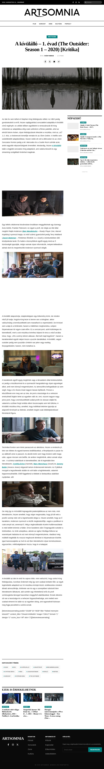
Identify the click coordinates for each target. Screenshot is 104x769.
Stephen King (20, 676)
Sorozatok (32, 745)
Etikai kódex (50, 749)
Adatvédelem (50, 754)
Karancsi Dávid (88, 152)
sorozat (8, 676)
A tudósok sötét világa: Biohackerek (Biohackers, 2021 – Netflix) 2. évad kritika (10, 713)
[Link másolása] (59, 61)
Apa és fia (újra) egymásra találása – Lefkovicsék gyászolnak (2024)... (89, 162)
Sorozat (42, 24)
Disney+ (26, 706)
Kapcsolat (49, 745)
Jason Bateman (9, 238)
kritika (55, 671)
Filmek (30, 740)
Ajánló (83, 122)
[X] (50, 61)
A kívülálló (25, 667)
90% (14, 667)
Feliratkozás (95, 749)
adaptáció (38, 667)
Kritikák (52, 37)
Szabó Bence (87, 166)
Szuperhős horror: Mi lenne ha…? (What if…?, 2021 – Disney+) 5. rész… (32, 713)
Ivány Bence (49, 56)
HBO (21, 671)
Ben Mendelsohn (30, 231)
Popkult (68, 24)
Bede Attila (86, 129)
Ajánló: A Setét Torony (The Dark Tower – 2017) (89, 126)
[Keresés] (85, 2)
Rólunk (48, 740)
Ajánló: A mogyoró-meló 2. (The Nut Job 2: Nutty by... (90, 138)
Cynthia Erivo (19, 464)
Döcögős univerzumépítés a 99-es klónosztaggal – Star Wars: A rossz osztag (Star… (54, 714)
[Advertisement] (32, 172)
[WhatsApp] (54, 61)
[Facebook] (45, 61)
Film (34, 24)
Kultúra (58, 24)
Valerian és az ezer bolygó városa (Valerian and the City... (91, 149)
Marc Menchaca (40, 464)
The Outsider (34, 676)
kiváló (45, 671)
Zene (50, 24)
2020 (6, 667)
